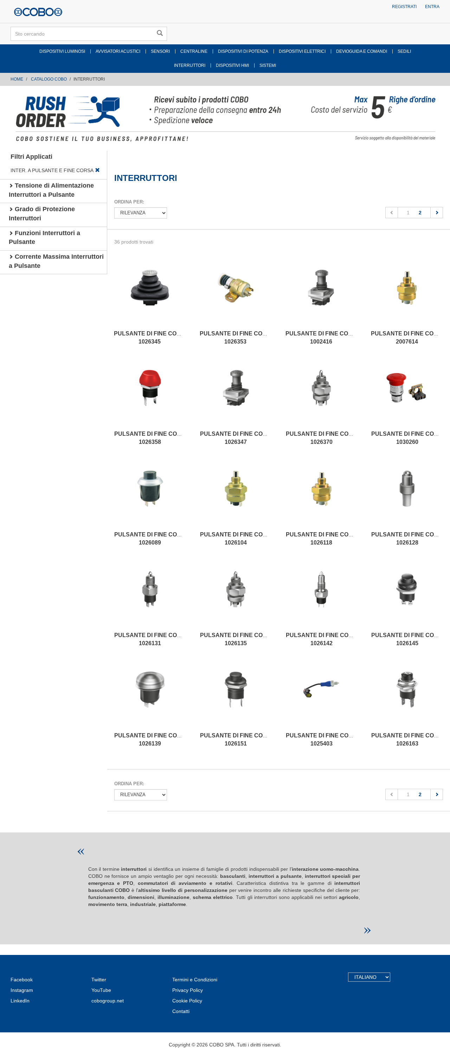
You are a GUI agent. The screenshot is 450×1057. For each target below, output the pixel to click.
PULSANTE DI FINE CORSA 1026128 (408, 538)
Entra (432, 6)
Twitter (98, 979)
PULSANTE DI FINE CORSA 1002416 (322, 338)
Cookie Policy (187, 1000)
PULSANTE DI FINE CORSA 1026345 (151, 338)
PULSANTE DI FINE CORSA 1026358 (151, 438)
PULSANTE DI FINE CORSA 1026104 (237, 538)
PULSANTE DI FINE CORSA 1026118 (323, 538)
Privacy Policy (187, 990)
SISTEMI (267, 65)
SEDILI (404, 51)
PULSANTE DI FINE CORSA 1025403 (323, 739)
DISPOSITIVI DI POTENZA (243, 51)
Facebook (22, 979)
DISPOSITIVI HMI (232, 65)
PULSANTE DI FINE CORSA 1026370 (323, 438)
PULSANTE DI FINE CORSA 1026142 (323, 639)
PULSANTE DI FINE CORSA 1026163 (408, 739)
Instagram (22, 990)
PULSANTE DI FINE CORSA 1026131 (151, 639)
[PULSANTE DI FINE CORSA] (150, 294)
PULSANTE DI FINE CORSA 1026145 (408, 639)
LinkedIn (20, 1000)
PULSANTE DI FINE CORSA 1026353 (237, 338)
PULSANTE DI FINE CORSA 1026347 (237, 438)
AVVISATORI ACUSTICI (118, 51)
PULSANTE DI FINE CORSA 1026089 (151, 538)
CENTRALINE (193, 51)
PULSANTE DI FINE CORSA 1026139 (151, 739)
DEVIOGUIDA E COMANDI (361, 51)
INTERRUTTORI (189, 65)
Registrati (404, 6)
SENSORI (160, 51)
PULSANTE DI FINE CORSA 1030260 (408, 438)
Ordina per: (129, 202)
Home (17, 79)
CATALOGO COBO (49, 79)
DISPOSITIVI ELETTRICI (302, 51)
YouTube (101, 990)
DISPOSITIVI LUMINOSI (62, 51)
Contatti (180, 1011)
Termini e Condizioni (194, 979)
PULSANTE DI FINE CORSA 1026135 (237, 639)
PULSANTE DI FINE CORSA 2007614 (408, 338)
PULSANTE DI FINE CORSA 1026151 (237, 739)
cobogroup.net (107, 1000)
